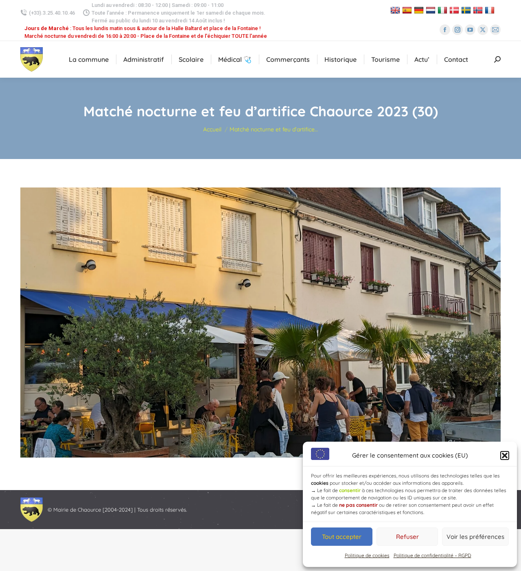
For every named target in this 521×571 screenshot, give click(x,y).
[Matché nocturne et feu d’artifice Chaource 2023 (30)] (260, 322)
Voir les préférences (475, 536)
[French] (491, 10)
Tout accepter (341, 536)
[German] (420, 10)
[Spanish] (408, 10)
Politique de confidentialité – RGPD (432, 555)
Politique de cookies (367, 555)
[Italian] (443, 10)
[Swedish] (467, 10)
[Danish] (455, 10)
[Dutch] (432, 10)
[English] (396, 10)
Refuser (407, 536)
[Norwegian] (479, 10)
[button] (505, 455)
